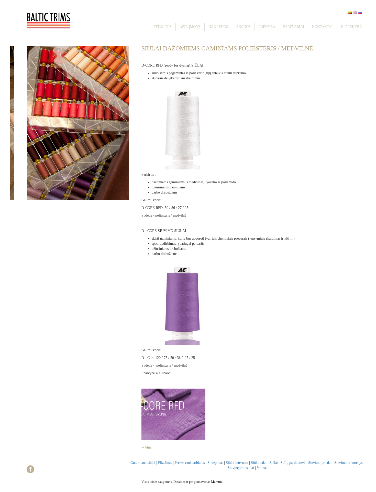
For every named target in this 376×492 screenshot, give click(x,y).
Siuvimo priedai (319, 463)
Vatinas (262, 468)
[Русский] (360, 13)
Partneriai (293, 27)
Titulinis (163, 27)
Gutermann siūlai (142, 463)
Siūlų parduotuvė (293, 463)
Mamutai (217, 482)
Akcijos (243, 27)
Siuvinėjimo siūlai (241, 468)
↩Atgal (146, 447)
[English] (355, 13)
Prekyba (267, 27)
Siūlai (273, 463)
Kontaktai (322, 27)
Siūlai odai (259, 463)
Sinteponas (215, 463)
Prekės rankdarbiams (190, 463)
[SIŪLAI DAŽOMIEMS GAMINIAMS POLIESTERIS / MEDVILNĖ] (173, 414)
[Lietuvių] (350, 13)
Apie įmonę (190, 27)
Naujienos (218, 27)
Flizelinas (165, 463)
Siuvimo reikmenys (348, 463)
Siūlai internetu (237, 463)
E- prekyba (351, 27)
